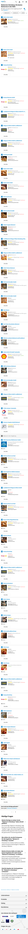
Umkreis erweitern (12, 808)
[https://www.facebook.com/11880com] (2, 929)
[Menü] (26, 2)
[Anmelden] (19, 2)
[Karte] (24, 8)
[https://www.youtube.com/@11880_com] (18, 929)
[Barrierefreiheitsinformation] (23, 1)
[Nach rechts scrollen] (25, 13)
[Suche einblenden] (16, 2)
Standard (5, 10)
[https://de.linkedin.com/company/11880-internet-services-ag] (14, 929)
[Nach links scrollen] (2, 13)
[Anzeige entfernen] (27, 929)
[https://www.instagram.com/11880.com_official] (6, 929)
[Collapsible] (25, 822)
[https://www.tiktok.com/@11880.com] (10, 929)
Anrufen (6, 26)
